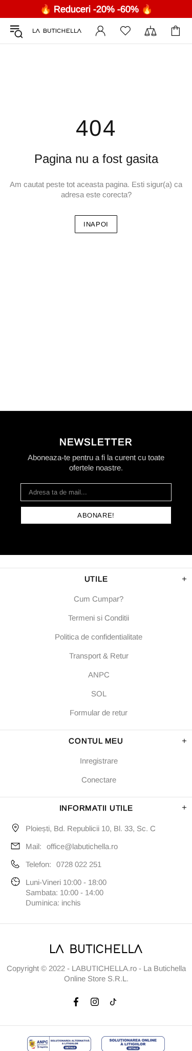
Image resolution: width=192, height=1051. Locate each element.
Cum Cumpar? (98, 598)
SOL (98, 693)
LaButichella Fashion (57, 31)
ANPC (99, 674)
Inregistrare (99, 760)
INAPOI (96, 224)
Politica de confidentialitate (98, 636)
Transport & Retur (99, 655)
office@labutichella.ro (82, 846)
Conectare (98, 779)
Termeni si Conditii (98, 617)
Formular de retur (98, 712)
